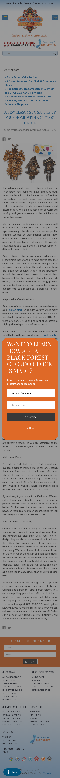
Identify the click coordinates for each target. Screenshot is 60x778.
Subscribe (30, 417)
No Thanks (31, 427)
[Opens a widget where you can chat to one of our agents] (12, 772)
